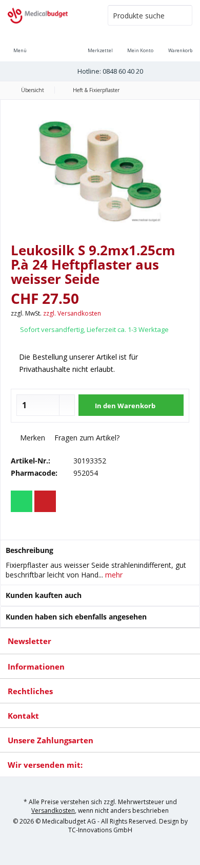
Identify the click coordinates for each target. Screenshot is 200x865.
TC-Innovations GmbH (100, 830)
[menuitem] (180, 43)
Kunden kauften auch (44, 595)
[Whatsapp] (21, 501)
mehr (113, 575)
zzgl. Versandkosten (72, 313)
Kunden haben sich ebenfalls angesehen (76, 617)
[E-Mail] (45, 501)
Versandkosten (53, 810)
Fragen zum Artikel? (85, 437)
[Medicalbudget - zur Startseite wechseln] (50, 15)
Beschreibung (29, 550)
